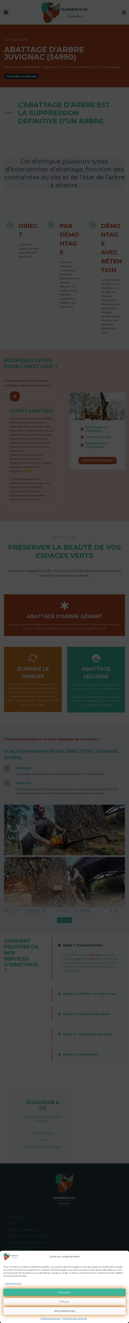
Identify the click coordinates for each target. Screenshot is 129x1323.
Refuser (65, 1301)
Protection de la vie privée (74, 1318)
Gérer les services (13, 1283)
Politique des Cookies (50, 1318)
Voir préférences (64, 1311)
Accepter (64, 1292)
